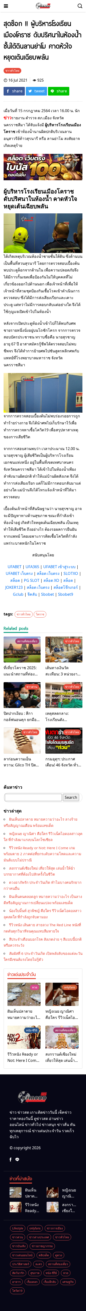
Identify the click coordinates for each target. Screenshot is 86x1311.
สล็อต (15, 580)
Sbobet (47, 594)
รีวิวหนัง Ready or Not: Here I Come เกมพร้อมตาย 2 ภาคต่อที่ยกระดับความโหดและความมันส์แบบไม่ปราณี (42, 853)
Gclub (18, 594)
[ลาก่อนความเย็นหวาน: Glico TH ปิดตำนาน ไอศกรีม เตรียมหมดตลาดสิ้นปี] (22, 741)
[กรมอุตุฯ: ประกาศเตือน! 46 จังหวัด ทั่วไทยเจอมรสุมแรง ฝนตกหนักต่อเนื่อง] (63, 741)
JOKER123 (14, 587)
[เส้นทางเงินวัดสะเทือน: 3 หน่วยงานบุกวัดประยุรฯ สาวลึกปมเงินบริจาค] (63, 650)
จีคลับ (32, 594)
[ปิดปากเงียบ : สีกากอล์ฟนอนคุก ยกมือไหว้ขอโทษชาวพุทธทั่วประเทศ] (22, 695)
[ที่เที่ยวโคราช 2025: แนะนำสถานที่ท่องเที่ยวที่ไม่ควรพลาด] (22, 650)
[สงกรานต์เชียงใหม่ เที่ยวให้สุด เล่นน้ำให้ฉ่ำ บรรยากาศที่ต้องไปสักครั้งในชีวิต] (62, 1037)
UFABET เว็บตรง (19, 573)
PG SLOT (31, 580)
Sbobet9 (65, 594)
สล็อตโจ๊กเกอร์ (66, 587)
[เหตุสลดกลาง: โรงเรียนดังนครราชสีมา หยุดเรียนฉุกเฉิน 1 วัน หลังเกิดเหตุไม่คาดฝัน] (63, 695)
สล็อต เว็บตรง (48, 573)
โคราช (40, 614)
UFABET (15, 566)
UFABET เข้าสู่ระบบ (59, 566)
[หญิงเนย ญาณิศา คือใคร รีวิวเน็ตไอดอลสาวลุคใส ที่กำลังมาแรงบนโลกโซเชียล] (62, 994)
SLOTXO (71, 573)
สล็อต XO (51, 580)
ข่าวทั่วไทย (24, 614)
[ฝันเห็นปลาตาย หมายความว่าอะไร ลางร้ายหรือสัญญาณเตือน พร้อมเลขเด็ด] (24, 994)
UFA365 (32, 566)
